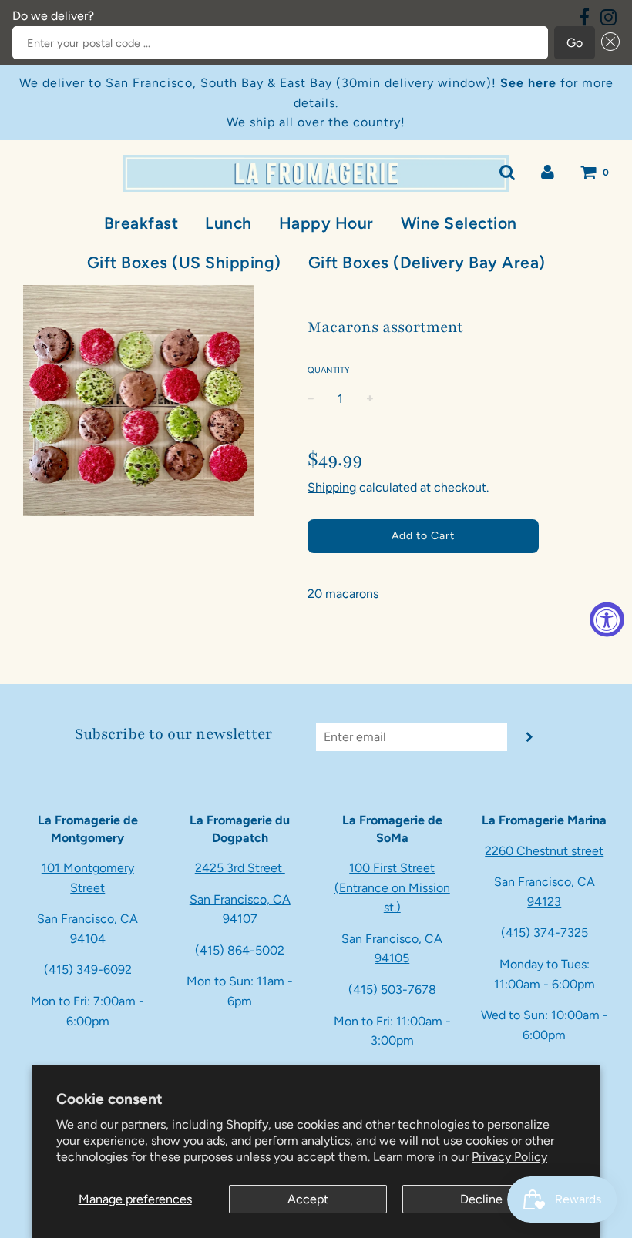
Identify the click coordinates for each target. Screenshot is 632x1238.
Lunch (228, 223)
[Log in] (547, 172)
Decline (481, 1199)
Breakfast (141, 223)
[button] (607, 43)
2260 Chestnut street (544, 851)
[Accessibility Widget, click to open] (607, 619)
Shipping (332, 487)
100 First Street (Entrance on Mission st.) (392, 887)
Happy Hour (326, 223)
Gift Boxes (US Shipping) (184, 262)
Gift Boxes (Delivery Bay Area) (427, 262)
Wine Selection (459, 223)
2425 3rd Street (240, 868)
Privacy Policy (509, 1156)
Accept (307, 1199)
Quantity (329, 370)
